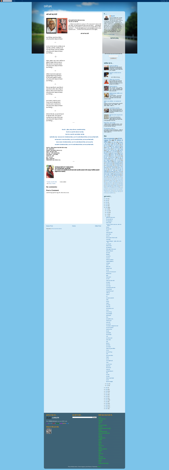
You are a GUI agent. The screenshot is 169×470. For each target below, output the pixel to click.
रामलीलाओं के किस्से (116, 175)
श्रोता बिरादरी (101, 456)
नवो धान (107, 350)
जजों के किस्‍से (121, 184)
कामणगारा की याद (109, 329)
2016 (106, 394)
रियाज (107, 317)
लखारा (107, 299)
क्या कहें (107, 270)
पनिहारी (107, 357)
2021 (106, 207)
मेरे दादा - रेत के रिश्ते (113, 151)
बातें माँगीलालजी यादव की (119, 164)
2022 (106, 205)
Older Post (98, 226)
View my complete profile (109, 34)
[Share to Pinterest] (65, 182)
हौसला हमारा (108, 365)
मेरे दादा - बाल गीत (118, 171)
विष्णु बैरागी (113, 16)
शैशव (99, 455)
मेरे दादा (115, 143)
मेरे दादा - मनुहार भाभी (115, 158)
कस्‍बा (99, 423)
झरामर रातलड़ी (108, 222)
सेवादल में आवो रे (109, 245)
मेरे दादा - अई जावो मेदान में (109, 157)
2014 (106, 396)
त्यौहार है (107, 303)
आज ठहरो (107, 376)
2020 (106, 387)
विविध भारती (108, 266)
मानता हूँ (107, 301)
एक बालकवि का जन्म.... (110, 318)
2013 (106, 398)
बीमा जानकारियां (117, 162)
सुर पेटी (100, 461)
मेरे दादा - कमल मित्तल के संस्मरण (110, 181)
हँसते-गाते (107, 343)
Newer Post (49, 226)
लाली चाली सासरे (109, 289)
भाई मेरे (107, 264)
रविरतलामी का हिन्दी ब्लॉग (103, 449)
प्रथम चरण (108, 369)
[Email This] (60, 182)
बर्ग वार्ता (100, 441)
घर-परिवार (115, 184)
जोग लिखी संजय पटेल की (103, 431)
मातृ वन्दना (108, 236)
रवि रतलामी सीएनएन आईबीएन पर (109, 128)
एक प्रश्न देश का (109, 364)
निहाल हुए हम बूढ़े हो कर (113, 86)
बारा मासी (107, 374)
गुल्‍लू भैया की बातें (118, 177)
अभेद (107, 336)
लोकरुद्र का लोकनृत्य (109, 259)
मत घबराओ (108, 282)
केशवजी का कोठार (110, 184)
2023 (106, 204)
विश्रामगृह (107, 254)
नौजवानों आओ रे (109, 320)
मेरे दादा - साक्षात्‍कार (112, 167)
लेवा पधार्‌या (108, 252)
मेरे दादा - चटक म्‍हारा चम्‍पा (111, 150)
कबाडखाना (100, 422)
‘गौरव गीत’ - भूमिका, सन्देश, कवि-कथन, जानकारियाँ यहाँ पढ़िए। (74, 129)
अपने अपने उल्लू (109, 311)
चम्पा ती (107, 379)
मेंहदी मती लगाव (108, 273)
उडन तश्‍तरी (101, 420)
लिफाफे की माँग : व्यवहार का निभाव (109, 122)
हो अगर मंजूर (108, 285)
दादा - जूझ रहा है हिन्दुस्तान (111, 187)
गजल (121, 186)
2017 (106, 392)
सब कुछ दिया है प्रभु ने (110, 291)
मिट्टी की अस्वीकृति (109, 381)
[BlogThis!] (61, 182)
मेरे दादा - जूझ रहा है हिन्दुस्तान (112, 147)
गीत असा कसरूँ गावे (109, 219)
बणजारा (107, 310)
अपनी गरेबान (113, 142)
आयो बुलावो (108, 263)
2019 (106, 389)
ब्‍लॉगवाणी (100, 442)
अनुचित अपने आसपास (114, 145)
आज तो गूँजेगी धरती (109, 360)
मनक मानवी (108, 284)
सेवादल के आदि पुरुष (109, 250)
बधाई (107, 341)
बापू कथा (113, 166)
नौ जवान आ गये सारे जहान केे (111, 271)
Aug (107, 212)
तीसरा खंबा (100, 436)
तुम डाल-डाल (106, 179)
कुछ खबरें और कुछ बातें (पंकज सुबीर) (105, 428)
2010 (106, 403)
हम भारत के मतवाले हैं (109, 327)
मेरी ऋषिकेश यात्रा (115, 185)
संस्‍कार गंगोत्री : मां (110, 182)
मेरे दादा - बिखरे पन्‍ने (107, 161)
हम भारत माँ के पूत (109, 352)
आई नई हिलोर (108, 332)
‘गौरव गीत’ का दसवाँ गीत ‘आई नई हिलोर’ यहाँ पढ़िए (74, 134)
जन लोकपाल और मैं (109, 162)
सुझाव (107, 275)
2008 (106, 406)
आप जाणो (107, 278)
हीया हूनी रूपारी (108, 229)
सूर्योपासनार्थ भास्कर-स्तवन (110, 217)
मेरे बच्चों (107, 331)
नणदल (107, 362)
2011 (106, 401)
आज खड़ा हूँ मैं (108, 244)
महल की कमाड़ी (108, 334)
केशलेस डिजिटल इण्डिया (111, 177)
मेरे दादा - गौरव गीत (52, 183)
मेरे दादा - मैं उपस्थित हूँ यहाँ (118, 161)
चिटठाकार (100, 430)
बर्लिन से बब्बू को (114, 153)
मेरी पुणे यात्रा (117, 174)
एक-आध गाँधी (108, 324)
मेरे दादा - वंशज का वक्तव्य (119, 179)
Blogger (99, 466)
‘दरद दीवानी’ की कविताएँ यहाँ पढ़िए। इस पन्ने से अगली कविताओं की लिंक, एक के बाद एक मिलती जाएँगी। (74, 144)
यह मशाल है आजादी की (110, 298)
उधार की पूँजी (117, 165)
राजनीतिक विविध (109, 186)
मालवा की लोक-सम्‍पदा (107, 172)
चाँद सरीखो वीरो (108, 247)
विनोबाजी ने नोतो (109, 268)
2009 (106, 405)
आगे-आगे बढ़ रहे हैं (109, 338)
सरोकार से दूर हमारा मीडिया (110, 348)
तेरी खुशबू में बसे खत (102, 437)
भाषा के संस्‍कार (111, 179)
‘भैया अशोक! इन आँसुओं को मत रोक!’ (112, 325)
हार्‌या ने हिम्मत (108, 234)
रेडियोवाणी (100, 450)
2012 (106, 399)
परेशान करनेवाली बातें (108, 185)
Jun (107, 215)
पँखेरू (107, 372)
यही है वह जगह (101, 445)
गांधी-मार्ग (111, 169)
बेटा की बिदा (108, 305)
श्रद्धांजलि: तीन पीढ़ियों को (113, 65)
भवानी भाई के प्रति (109, 232)
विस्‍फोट (100, 452)
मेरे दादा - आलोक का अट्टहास (117, 146)
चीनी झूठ (105, 187)
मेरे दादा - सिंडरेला (117, 191)
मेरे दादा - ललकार (112, 170)
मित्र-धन (100, 444)
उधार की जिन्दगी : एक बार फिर (114, 108)
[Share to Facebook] (64, 182)
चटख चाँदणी (108, 239)
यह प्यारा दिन (108, 256)
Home (74, 226)
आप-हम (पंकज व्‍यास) (102, 418)
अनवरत (100, 417)
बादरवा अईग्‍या (108, 339)
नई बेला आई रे (108, 277)
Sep (107, 210)
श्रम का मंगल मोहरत (109, 355)
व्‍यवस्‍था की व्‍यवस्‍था (116, 172)
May (107, 383)
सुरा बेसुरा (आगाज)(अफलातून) (104, 463)
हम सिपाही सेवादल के (109, 371)
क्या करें (107, 359)
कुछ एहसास (100, 426)
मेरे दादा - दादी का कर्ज (111, 191)
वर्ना (106, 296)
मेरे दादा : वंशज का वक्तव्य (116, 156)
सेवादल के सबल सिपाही (110, 378)
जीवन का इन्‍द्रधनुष (109, 138)
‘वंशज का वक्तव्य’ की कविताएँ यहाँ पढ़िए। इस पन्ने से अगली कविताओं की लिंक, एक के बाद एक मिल (74, 142)
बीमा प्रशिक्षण (116, 176)
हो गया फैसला (108, 346)
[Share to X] (63, 182)
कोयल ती (107, 294)
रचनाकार (100, 447)
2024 (106, 202)
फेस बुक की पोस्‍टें (116, 189)
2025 (106, 200)
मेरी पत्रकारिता (111, 171)
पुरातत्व (111, 189)
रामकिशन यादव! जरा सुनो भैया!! (114, 79)
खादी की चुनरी (108, 315)
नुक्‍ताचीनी (100, 439)
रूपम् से (107, 230)
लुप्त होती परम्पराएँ (116, 186)
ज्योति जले (108, 292)
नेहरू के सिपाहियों (109, 313)
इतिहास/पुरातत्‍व (107, 180)
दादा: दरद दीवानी (118, 187)
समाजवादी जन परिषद (102, 458)
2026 (106, 198)
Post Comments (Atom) (57, 228)
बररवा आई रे (108, 322)
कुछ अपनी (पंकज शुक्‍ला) (103, 425)
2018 (106, 391)
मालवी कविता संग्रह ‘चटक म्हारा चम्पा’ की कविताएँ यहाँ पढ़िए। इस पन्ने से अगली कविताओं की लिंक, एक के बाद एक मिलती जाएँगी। (74, 137)
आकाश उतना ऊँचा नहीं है (110, 280)
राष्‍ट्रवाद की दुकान (109, 165)
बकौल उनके (108, 306)
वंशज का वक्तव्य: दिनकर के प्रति (111, 237)
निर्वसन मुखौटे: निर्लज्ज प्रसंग (111, 249)
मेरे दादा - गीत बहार (110, 190)
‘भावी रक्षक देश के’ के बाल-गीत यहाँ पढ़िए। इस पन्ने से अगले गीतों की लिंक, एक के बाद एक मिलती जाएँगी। (74, 139)
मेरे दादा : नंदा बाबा (117, 160)
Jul (107, 214)
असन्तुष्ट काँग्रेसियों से (109, 261)
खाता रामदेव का (113, 180)
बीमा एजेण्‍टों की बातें (120, 180)
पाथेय (107, 353)
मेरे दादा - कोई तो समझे (118, 149)
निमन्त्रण (107, 227)
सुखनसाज (100, 460)
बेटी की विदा (108, 345)
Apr (107, 385)
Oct (107, 209)
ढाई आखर (100, 434)
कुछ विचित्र (110, 176)
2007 (106, 408)
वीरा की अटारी (108, 367)
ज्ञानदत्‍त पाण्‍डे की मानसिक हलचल (104, 433)
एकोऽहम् (48, 6)
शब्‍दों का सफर (101, 453)
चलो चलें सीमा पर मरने (110, 308)
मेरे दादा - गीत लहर (116, 190)
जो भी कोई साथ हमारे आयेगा (110, 287)
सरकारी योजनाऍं (116, 182)
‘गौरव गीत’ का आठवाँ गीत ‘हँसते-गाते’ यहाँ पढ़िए (75, 132)
